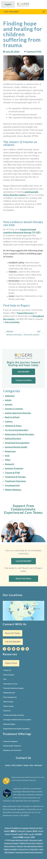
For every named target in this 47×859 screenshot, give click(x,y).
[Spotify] (27, 649)
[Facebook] (18, 649)
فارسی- (31, 834)
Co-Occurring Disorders (16, 430)
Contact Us (7, 670)
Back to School (12, 417)
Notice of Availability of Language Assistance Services (23, 828)
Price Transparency (10, 697)
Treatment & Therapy (15, 477)
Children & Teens (13, 426)
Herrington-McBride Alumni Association (17, 720)
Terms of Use (23, 849)
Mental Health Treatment (12, 746)
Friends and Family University (13, 715)
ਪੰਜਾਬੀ (33, 837)
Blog (31, 765)
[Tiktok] (4, 649)
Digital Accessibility (10, 849)
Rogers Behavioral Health (19, 840)
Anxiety (8, 404)
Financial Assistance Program (13, 688)
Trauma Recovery (25, 313)
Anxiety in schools (14, 409)
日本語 (20, 837)
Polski (26, 834)
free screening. (12, 322)
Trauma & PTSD (33, 51)
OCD (7, 455)
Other (8, 460)
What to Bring (8, 702)
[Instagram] (22, 649)
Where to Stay (8, 706)
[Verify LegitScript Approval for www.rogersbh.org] (7, 797)
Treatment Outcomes (15, 481)
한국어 (35, 831)
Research (9, 464)
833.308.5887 (11, 11)
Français (27, 837)
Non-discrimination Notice (33, 846)
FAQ (4, 679)
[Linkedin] (9, 649)
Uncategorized (12, 485)
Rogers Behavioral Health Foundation (16, 729)
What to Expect (8, 675)
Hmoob (15, 837)
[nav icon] (43, 11)
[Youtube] (13, 649)
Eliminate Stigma (9, 724)
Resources (7, 710)
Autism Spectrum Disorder (18, 413)
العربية (20, 834)
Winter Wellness (13, 490)
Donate (26, 765)
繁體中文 (14, 831)
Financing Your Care (10, 684)
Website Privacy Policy (28, 843)
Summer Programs (14, 468)
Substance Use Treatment (12, 750)
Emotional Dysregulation (17, 443)
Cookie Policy (33, 849)
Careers (9, 421)
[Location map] (23, 611)
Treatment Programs (10, 741)
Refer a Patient (17, 765)
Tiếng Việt (21, 831)
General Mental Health (16, 447)
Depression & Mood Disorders (19, 434)
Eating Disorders (13, 438)
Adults (8, 400)
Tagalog (29, 831)
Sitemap (20, 846)
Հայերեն (38, 834)
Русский (14, 834)
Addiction (10, 396)
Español (7, 831)
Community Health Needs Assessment (29, 852)
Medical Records (9, 693)
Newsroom (10, 451)
